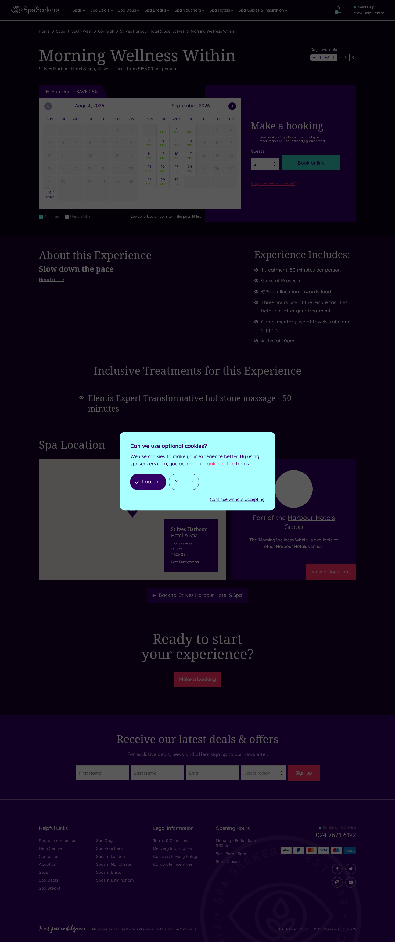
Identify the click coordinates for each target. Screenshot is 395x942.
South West (81, 31)
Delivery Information (172, 848)
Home (44, 31)
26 (76, 181)
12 (76, 155)
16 (131, 155)
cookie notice (219, 464)
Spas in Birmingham (115, 880)
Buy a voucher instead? (273, 183)
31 (50, 194)
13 (90, 155)
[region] (132, 519)
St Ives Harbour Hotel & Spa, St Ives (152, 31)
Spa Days (105, 840)
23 (131, 168)
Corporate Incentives (173, 864)
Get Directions (185, 562)
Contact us (49, 856)
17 (49, 168)
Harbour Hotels (311, 517)
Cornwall (106, 31)
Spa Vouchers (109, 848)
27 (90, 181)
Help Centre (50, 848)
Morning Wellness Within (212, 31)
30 (131, 181)
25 (63, 181)
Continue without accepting (237, 499)
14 (104, 155)
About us (47, 864)
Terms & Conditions (171, 840)
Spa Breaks (49, 888)
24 (49, 181)
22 (117, 168)
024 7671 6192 (336, 835)
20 (90, 168)
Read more (51, 279)
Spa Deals (48, 880)
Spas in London (110, 856)
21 (104, 168)
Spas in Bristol (109, 872)
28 (104, 181)
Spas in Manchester (114, 864)
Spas (60, 31)
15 (117, 155)
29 (117, 181)
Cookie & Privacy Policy (175, 856)
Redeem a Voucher (57, 840)
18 (63, 168)
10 (49, 155)
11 (63, 155)
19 (76, 168)
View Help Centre (369, 12)
